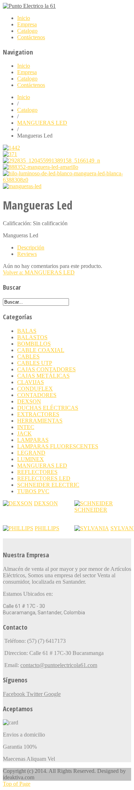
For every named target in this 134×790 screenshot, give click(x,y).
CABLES (28, 356)
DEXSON (29, 401)
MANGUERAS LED (42, 123)
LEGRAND (31, 453)
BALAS (26, 331)
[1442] (11, 148)
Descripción (30, 247)
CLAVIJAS (30, 382)
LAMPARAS (33, 440)
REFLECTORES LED (43, 478)
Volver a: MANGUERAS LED (39, 272)
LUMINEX (30, 459)
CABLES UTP (34, 363)
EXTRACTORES (38, 414)
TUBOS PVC (33, 491)
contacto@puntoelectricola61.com (58, 665)
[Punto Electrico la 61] (29, 6)
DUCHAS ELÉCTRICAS (47, 408)
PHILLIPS (47, 528)
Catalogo (27, 110)
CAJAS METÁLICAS (43, 376)
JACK (24, 433)
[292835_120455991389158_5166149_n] (51, 161)
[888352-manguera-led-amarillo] (40, 167)
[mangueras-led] (22, 186)
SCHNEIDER (90, 510)
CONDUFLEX (35, 389)
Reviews (27, 254)
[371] (10, 154)
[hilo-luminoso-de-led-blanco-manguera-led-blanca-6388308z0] (67, 180)
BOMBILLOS (34, 344)
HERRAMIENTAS (40, 421)
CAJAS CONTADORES (46, 369)
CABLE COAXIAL (40, 350)
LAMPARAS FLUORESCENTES (57, 446)
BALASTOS (32, 337)
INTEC (25, 427)
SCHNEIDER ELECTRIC (48, 485)
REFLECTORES (37, 472)
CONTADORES (36, 395)
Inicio (23, 97)
